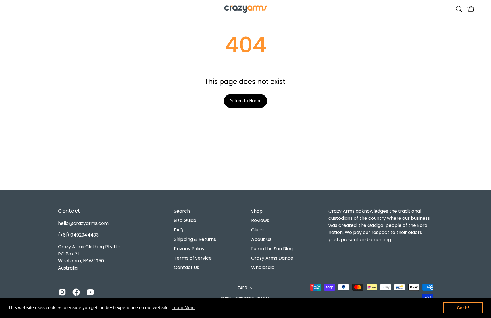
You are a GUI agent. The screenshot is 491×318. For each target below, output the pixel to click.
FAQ (178, 230)
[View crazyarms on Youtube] (89, 292)
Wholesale (262, 267)
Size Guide (185, 220)
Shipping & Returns (195, 239)
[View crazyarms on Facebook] (75, 292)
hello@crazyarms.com (83, 223)
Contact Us (186, 267)
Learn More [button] (183, 307)
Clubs (257, 230)
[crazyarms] (245, 8)
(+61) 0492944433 (78, 235)
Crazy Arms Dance (272, 258)
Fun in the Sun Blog (272, 248)
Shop (257, 211)
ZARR (242, 288)
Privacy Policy (189, 248)
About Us (261, 239)
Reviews (260, 220)
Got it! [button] (463, 307)
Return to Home (246, 101)
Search (182, 211)
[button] (459, 9)
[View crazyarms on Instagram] (61, 292)
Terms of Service (193, 258)
